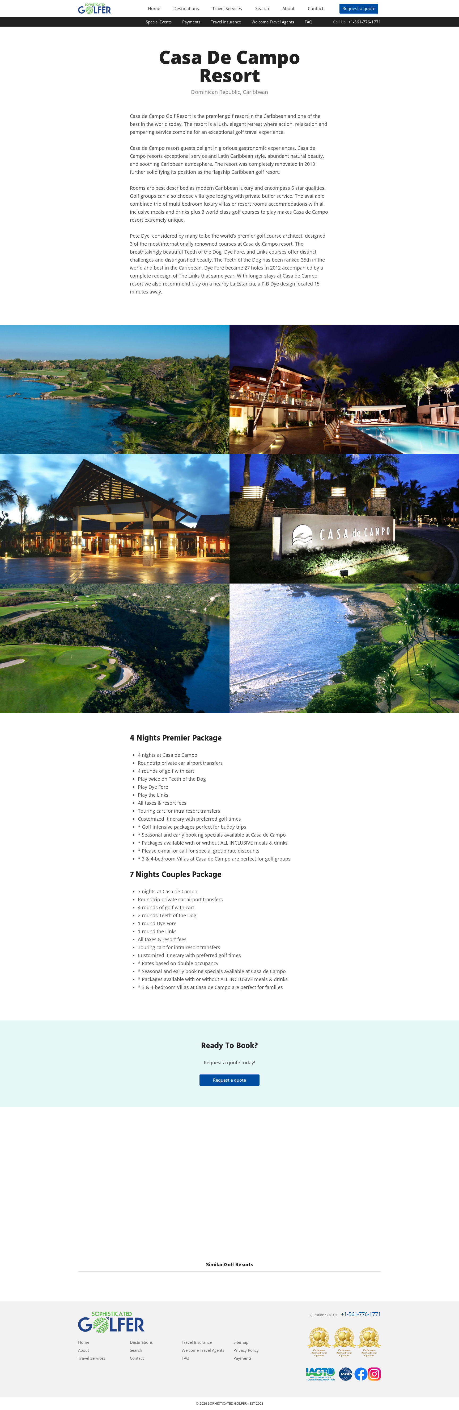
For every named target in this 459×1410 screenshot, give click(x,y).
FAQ (308, 21)
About (288, 8)
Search (262, 8)
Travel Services (227, 8)
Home (154, 8)
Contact (316, 8)
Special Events (159, 21)
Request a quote (358, 8)
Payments (191, 21)
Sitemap (240, 1342)
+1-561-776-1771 (364, 21)
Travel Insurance (226, 21)
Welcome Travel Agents (273, 21)
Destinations (186, 8)
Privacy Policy (246, 1350)
